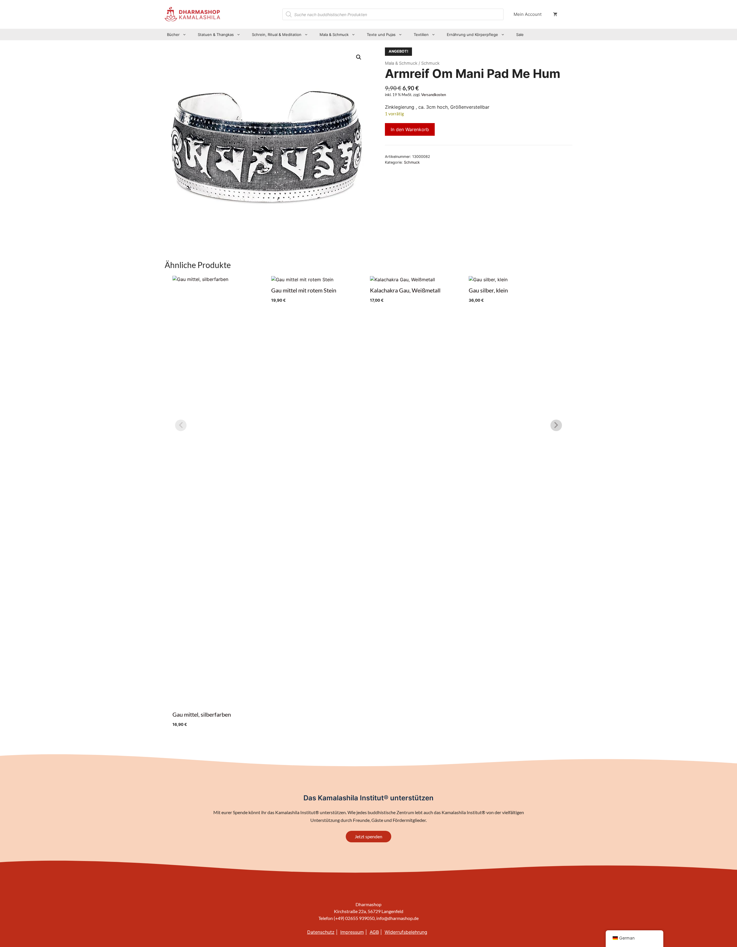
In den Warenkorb (410, 129)
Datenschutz (321, 932)
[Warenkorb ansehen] (555, 14)
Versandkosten (433, 95)
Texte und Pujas (381, 34)
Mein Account (528, 14)
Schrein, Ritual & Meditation (276, 34)
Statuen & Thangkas (216, 34)
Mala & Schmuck (334, 34)
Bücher (173, 34)
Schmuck (412, 162)
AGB (374, 932)
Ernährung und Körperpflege (472, 34)
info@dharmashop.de (397, 918)
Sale (520, 34)
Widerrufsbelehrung (406, 932)
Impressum (352, 932)
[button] (359, 57)
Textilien (421, 34)
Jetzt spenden (368, 836)
